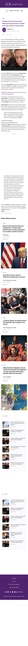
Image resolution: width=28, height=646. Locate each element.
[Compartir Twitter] (6, 34)
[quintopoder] (14, 4)
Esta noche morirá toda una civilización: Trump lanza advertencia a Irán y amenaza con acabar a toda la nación (14, 229)
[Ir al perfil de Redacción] (4, 30)
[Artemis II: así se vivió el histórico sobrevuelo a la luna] (14, 301)
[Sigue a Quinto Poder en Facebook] (8, 592)
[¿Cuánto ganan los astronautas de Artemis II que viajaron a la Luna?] (14, 348)
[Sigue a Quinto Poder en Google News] (21, 592)
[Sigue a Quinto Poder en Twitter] (10, 592)
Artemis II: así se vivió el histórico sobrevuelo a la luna (14, 276)
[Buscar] (6, 10)
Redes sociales (8, 213)
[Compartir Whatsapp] (10, 34)
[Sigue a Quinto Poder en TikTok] (17, 592)
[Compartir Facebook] (3, 34)
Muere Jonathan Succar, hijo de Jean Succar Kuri (18, 447)
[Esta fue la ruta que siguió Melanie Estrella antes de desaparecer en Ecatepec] (5, 433)
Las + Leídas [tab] (5, 416)
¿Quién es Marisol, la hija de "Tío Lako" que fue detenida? (18, 439)
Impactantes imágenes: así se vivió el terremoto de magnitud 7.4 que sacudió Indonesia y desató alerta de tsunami (15, 370)
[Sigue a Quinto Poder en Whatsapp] (5, 592)
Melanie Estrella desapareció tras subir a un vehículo (17, 430)
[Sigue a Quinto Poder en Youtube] (15, 592)
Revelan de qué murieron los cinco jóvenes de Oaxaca (17, 463)
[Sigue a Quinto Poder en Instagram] (12, 592)
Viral (2, 213)
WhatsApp (16, 206)
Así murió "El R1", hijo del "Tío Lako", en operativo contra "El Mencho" (17, 423)
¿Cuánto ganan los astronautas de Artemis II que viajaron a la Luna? (14, 322)
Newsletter (7, 209)
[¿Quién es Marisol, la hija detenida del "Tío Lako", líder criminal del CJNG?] (5, 441)
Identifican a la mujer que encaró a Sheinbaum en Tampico (16, 456)
